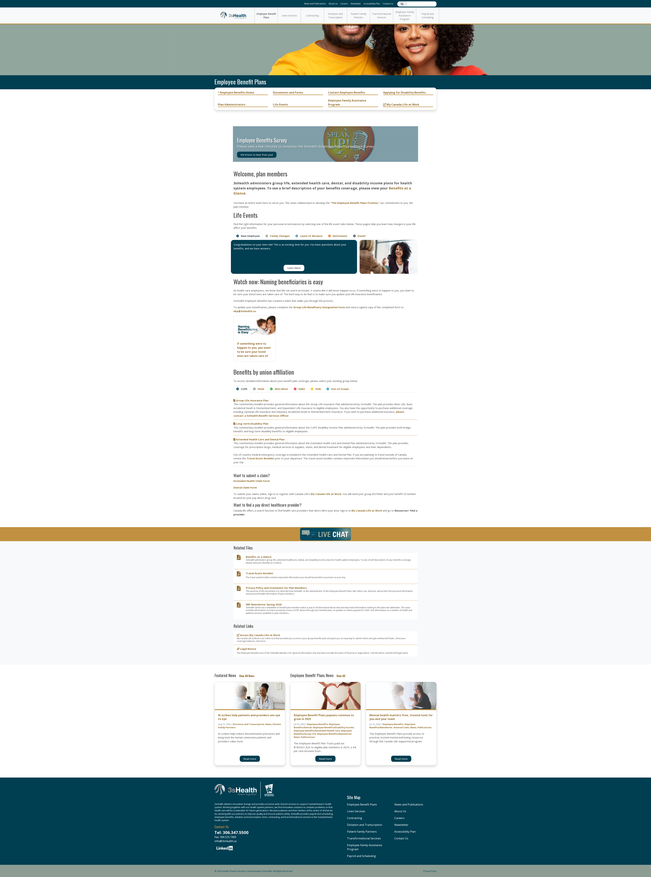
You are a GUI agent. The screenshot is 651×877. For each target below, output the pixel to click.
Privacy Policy (430, 871)
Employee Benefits (317, 724)
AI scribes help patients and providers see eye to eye (249, 717)
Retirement (339, 236)
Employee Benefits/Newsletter (334, 733)
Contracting (312, 15)
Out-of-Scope (339, 389)
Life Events (280, 104)
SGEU (300, 389)
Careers (344, 3)
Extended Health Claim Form (251, 481)
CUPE (243, 389)
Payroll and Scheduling (427, 15)
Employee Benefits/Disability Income (333, 727)
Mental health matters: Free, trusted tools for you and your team (401, 717)
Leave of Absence (310, 236)
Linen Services (289, 15)
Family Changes (279, 236)
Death (361, 236)
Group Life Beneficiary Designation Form (319, 307)
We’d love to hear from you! (257, 154)
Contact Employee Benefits (346, 92)
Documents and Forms (288, 92)
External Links (401, 727)
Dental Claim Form (245, 487)
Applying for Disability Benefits (404, 92)
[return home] (244, 792)
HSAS (260, 389)
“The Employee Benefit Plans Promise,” (355, 203)
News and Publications (315, 3)
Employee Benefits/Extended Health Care (317, 730)
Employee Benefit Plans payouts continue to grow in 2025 (324, 717)
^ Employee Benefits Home (236, 92)
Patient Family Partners (358, 15)
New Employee (249, 236)
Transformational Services (381, 15)
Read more (249, 758)
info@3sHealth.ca (225, 841)
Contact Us (388, 3)
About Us (333, 3)
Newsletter (356, 3)
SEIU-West (280, 389)
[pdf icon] (239, 558)
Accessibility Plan (372, 3)
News (268, 724)
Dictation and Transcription (335, 15)
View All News (246, 676)
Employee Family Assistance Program (404, 15)
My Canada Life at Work (402, 104)
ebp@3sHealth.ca (244, 311)
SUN (317, 389)
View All (341, 676)
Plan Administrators (231, 104)
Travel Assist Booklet (260, 458)
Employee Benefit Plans (266, 15)
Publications (308, 737)
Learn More (294, 268)
